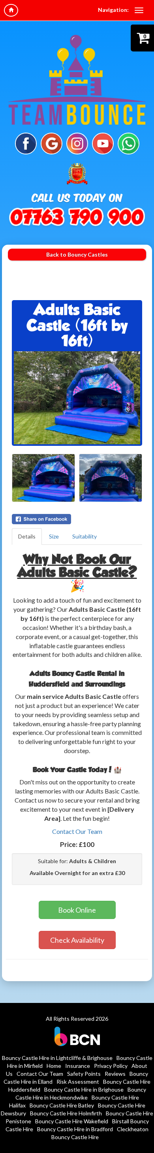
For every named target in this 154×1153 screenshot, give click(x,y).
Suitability (84, 536)
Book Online (77, 910)
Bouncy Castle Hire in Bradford (75, 1129)
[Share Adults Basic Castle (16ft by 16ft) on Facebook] (77, 519)
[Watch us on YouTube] (103, 142)
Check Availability (77, 940)
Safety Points (84, 1073)
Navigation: (113, 9)
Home (54, 1065)
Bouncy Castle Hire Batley (62, 1105)
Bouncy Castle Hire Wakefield (71, 1121)
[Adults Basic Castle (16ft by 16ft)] (77, 397)
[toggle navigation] (139, 10)
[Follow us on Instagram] (77, 142)
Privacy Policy (111, 1065)
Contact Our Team (77, 831)
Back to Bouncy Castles (77, 254)
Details (27, 536)
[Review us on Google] (51, 142)
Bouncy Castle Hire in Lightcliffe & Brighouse (57, 1057)
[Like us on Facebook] (26, 142)
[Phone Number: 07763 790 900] (77, 218)
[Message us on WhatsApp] (128, 142)
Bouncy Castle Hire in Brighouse (84, 1089)
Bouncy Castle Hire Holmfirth (66, 1113)
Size (54, 536)
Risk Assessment (77, 1081)
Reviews (115, 1073)
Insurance (77, 1065)
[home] (11, 10)
